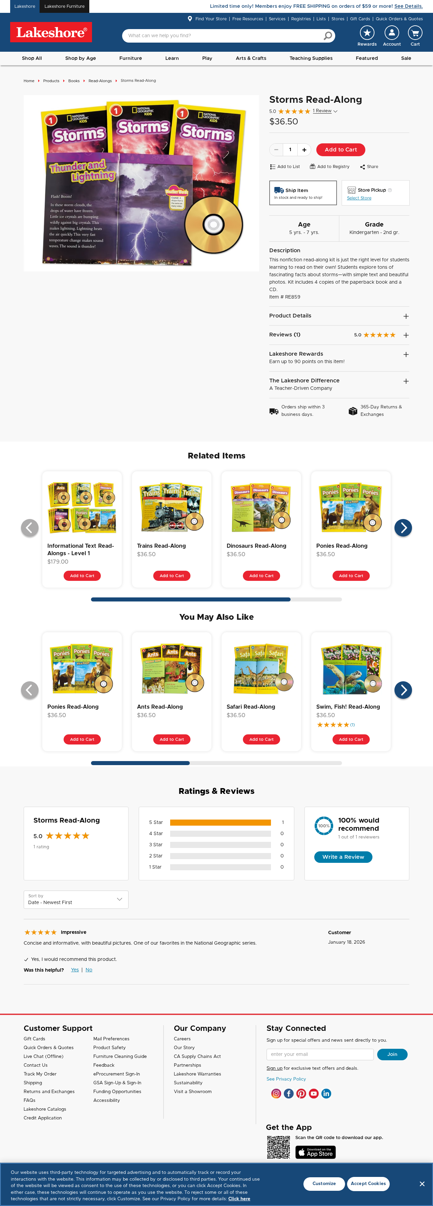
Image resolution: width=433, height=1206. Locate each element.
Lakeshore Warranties (197, 1074)
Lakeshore (25, 6)
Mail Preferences (111, 1039)
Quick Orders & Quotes (399, 19)
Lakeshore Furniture (65, 6)
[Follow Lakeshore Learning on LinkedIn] (326, 1093)
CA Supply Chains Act (197, 1057)
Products (51, 81)
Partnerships (187, 1065)
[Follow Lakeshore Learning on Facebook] (288, 1093)
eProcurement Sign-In (116, 1074)
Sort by (35, 896)
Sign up (274, 1068)
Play (207, 58)
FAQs (30, 1100)
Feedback (103, 1065)
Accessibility (106, 1100)
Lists (321, 19)
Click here (239, 1199)
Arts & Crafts (251, 58)
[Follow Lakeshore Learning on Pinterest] (301, 1093)
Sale (406, 58)
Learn (172, 58)
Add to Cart (341, 149)
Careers (182, 1039)
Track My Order (40, 1074)
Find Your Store (211, 19)
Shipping (33, 1083)
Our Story (184, 1048)
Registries (301, 19)
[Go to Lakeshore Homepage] (51, 32)
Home (29, 81)
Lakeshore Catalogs (45, 1109)
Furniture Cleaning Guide (120, 1057)
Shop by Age (80, 58)
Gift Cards (360, 19)
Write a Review (343, 857)
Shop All (32, 58)
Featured (367, 58)
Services (277, 19)
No (89, 970)
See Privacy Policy (286, 1079)
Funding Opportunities (117, 1092)
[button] (392, 36)
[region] (216, 1184)
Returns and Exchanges (49, 1092)
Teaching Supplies (311, 58)
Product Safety (109, 1048)
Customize (324, 1184)
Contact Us (36, 1065)
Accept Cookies (368, 1184)
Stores (338, 19)
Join (392, 1054)
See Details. (408, 6)
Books (74, 81)
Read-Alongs (100, 81)
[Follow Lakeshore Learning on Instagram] (276, 1093)
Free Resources (247, 19)
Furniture (130, 58)
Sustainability (188, 1083)
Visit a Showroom (193, 1092)
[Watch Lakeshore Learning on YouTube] (313, 1093)
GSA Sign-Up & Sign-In (117, 1083)
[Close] (422, 1184)
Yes (75, 970)
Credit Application (43, 1118)
